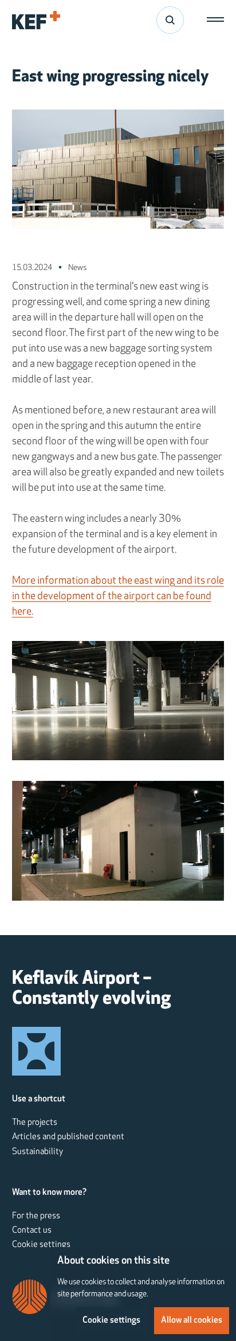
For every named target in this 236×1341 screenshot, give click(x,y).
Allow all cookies (191, 1320)
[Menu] (212, 20)
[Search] (170, 20)
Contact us (32, 1230)
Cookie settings (41, 1244)
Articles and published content (68, 1136)
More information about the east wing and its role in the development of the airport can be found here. (118, 596)
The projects (34, 1122)
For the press (36, 1216)
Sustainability (37, 1151)
